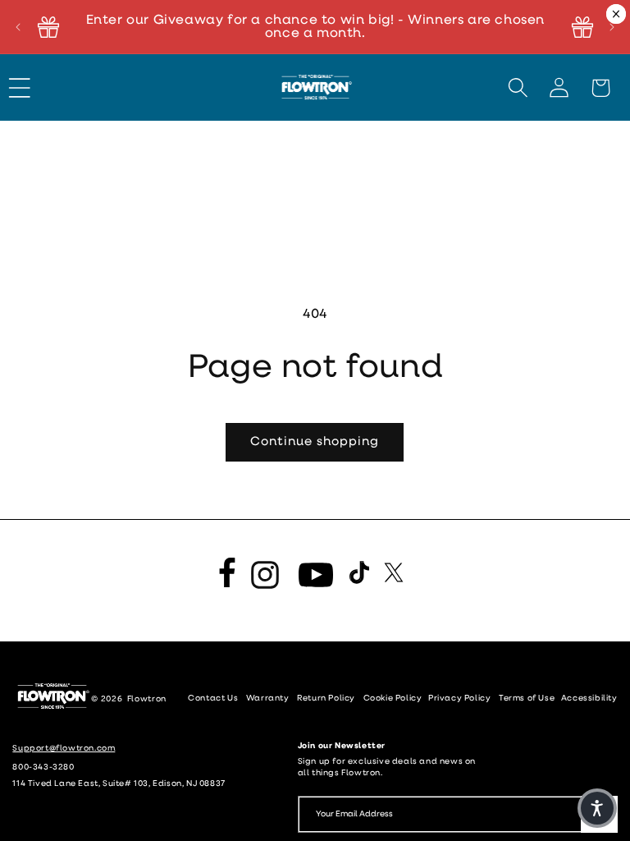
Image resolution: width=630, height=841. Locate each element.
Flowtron (147, 699)
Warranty (268, 698)
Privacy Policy (459, 698)
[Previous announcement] (18, 27)
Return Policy (326, 698)
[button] (27, 88)
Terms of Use (528, 698)
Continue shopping (314, 442)
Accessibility (589, 698)
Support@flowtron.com (63, 748)
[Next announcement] (612, 27)
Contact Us (213, 698)
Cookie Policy (393, 698)
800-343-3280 (43, 767)
